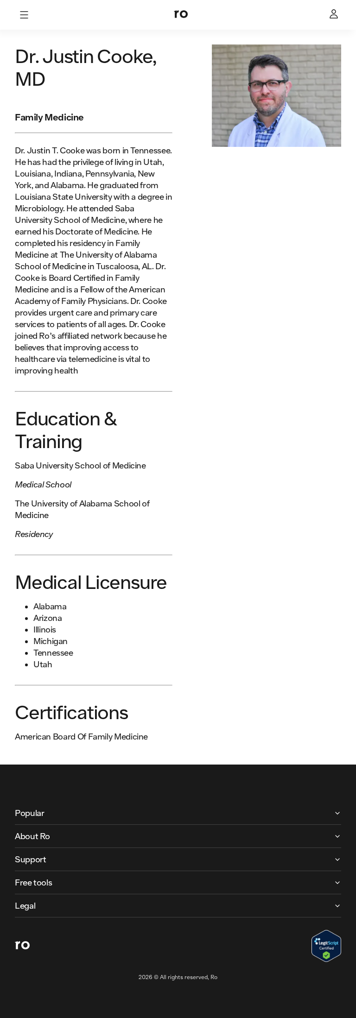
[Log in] (334, 14)
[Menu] (24, 15)
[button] (178, 813)
